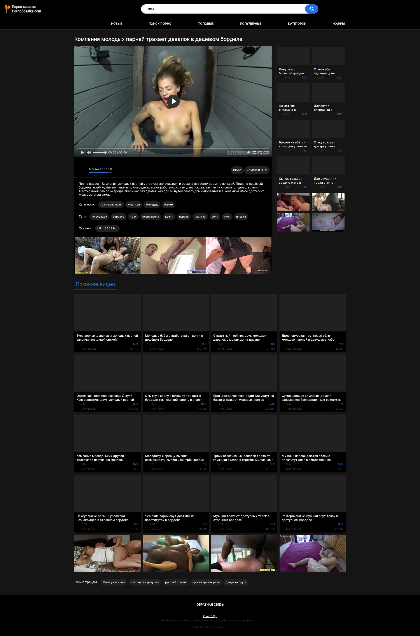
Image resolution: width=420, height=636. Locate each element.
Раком (168, 204)
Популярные (250, 23)
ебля (215, 216)
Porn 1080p (210, 616)
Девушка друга (236, 582)
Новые (116, 23)
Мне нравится (79, 170)
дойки (169, 216)
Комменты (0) (257, 170)
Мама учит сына (114, 582)
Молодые (152, 204)
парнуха (200, 216)
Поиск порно (160, 23)
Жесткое (134, 204)
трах (133, 216)
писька (241, 216)
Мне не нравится (84, 170)
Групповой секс (111, 204)
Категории (297, 23)
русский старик (176, 582)
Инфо (237, 170)
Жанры (339, 23)
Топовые (206, 23)
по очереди (99, 216)
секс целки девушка (145, 582)
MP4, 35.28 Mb (107, 228)
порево (184, 216)
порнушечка (150, 216)
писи (227, 216)
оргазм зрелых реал (206, 582)
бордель (118, 216)
